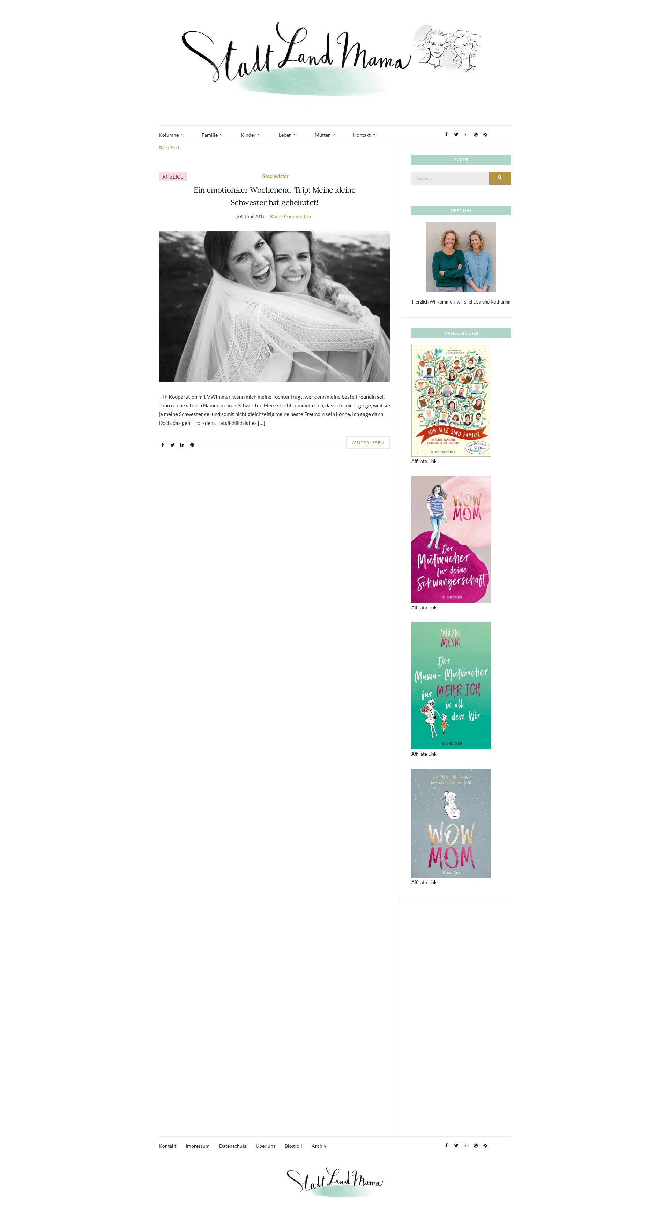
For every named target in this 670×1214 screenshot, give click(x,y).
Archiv (319, 1146)
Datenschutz (232, 1146)
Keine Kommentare (291, 216)
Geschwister (275, 176)
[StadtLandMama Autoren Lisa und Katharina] (461, 257)
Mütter (322, 135)
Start (163, 147)
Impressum (198, 1146)
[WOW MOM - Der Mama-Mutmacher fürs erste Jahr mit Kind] (451, 822)
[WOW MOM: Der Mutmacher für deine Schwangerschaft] (451, 538)
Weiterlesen (368, 442)
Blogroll (293, 1146)
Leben (285, 135)
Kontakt (362, 135)
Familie (210, 135)
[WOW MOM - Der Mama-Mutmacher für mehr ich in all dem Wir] (451, 685)
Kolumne (169, 135)
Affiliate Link (424, 461)
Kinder (248, 135)
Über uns (265, 1146)
